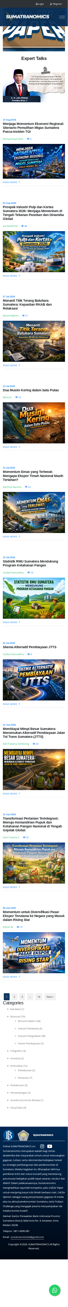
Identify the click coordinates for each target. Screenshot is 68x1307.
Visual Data (16, 1107)
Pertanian (23, 1077)
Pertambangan (18, 1092)
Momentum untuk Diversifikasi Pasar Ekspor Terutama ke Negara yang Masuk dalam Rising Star (33, 916)
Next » (50, 996)
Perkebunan (25, 1070)
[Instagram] (42, 1146)
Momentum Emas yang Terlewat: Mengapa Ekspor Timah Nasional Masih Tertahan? (33, 475)
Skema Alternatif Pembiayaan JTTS (29, 647)
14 (38, 996)
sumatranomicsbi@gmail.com (27, 1237)
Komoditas (16, 1065)
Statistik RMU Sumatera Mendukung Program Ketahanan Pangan (30, 563)
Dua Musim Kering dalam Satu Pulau (31, 390)
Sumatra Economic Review (25, 1100)
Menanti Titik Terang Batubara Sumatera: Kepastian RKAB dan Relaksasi (27, 304)
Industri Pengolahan (29, 1036)
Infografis (15, 1051)
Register (57, 3)
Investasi (15, 1058)
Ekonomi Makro (27, 1021)
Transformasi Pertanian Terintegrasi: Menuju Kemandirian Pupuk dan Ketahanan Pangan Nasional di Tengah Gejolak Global (32, 824)
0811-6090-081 (22, 1231)
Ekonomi (15, 1016)
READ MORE (10, 182)
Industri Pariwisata (28, 1028)
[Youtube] (49, 1146)
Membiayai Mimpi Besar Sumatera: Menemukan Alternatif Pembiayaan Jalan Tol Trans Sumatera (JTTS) (34, 733)
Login (41, 3)
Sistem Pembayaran (29, 1043)
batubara (15, 1009)
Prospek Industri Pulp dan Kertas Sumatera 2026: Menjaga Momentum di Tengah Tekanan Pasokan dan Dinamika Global (33, 213)
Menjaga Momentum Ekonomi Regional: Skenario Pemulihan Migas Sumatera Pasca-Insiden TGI (33, 127)
